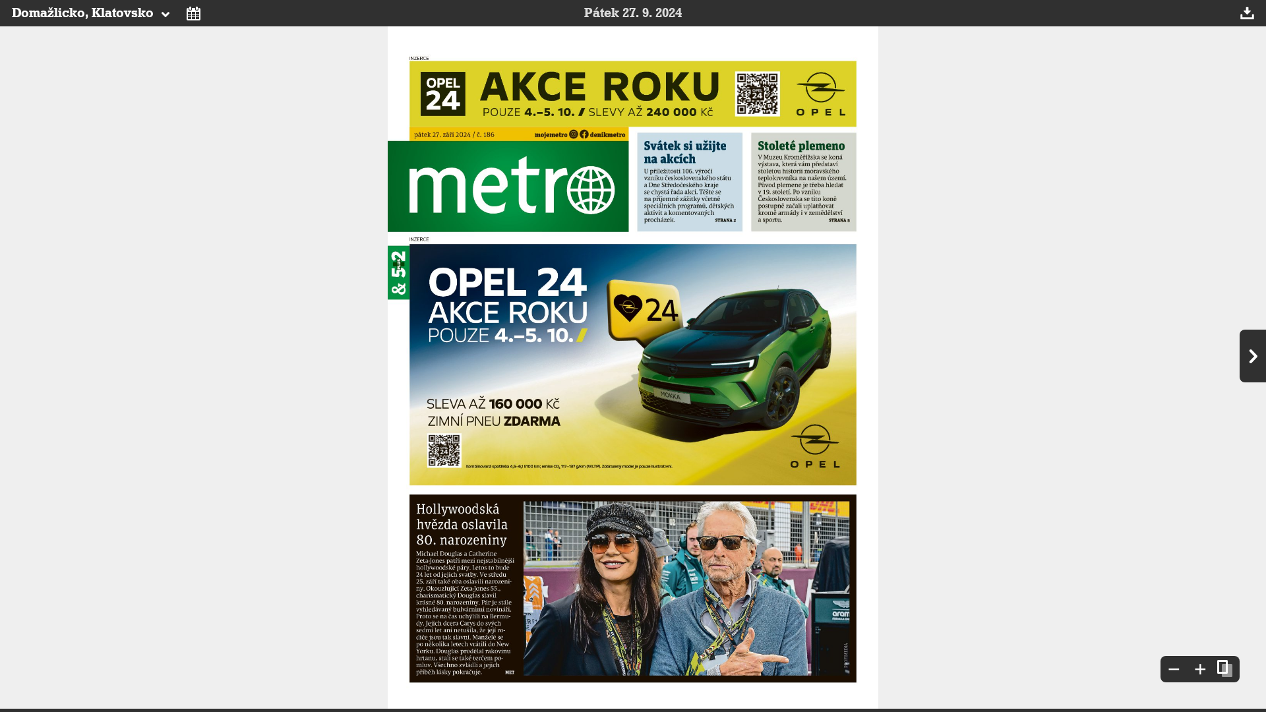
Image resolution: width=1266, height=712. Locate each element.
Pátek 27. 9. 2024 (633, 13)
